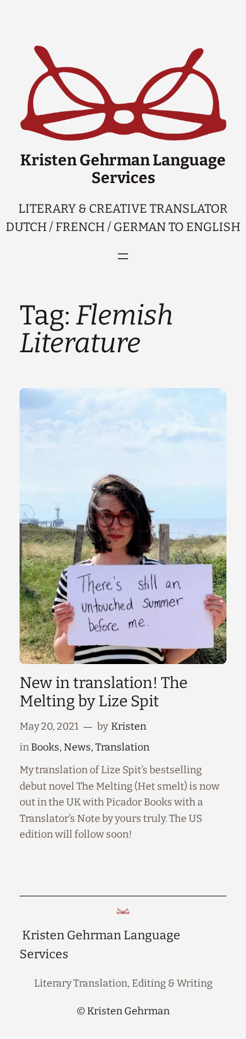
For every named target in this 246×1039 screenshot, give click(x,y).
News (77, 747)
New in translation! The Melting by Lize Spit (103, 692)
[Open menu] (123, 256)
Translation (122, 747)
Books (45, 747)
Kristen (128, 726)
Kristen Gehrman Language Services (123, 169)
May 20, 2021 (49, 726)
